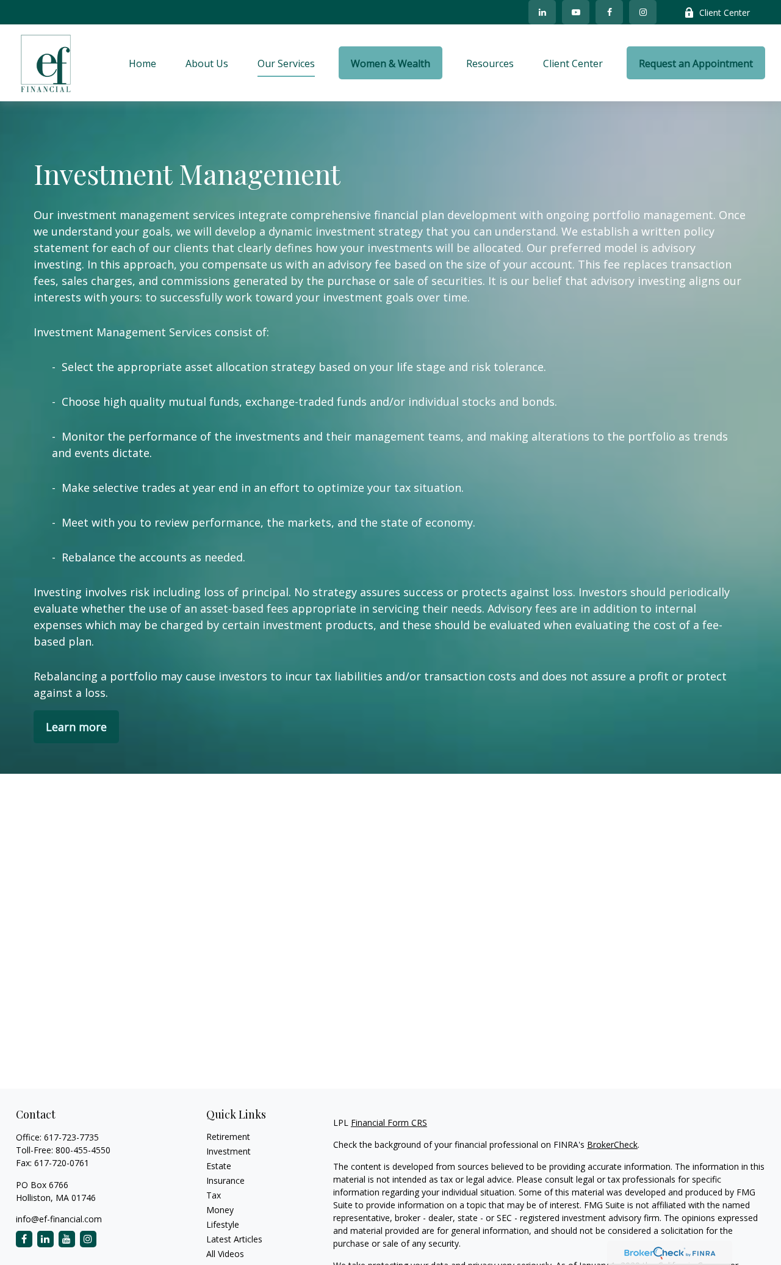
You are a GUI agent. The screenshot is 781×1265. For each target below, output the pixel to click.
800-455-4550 (83, 1150)
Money (220, 1210)
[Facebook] (609, 12)
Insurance (225, 1180)
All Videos (225, 1254)
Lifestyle (222, 1224)
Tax (213, 1195)
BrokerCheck (612, 1144)
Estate (218, 1166)
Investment (228, 1151)
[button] (142, 63)
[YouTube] (575, 12)
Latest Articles (234, 1239)
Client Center (724, 12)
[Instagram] (88, 1239)
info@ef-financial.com (59, 1219)
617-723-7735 (71, 1137)
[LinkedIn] (542, 12)
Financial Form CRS (389, 1122)
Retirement (228, 1136)
